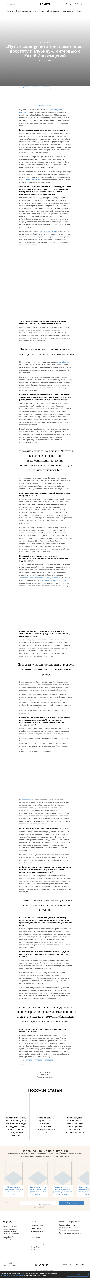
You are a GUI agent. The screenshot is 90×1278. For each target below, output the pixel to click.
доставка (12, 4)
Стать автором (36, 1241)
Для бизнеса (53, 11)
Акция (41, 11)
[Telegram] (47, 1265)
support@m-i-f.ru (8, 1237)
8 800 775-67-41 (10, 1226)
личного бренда (62, 362)
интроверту (27, 800)
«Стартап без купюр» (32, 180)
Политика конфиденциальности (70, 1233)
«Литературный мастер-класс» (31, 578)
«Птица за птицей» (53, 578)
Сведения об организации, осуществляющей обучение (68, 1226)
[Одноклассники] (43, 1265)
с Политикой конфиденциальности (12, 1275)
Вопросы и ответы (37, 1225)
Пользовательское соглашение (69, 1230)
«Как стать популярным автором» (41, 237)
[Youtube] (36, 1265)
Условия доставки (37, 1232)
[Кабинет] (71, 4)
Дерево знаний (36, 1229)
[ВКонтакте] (40, 1265)
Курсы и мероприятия (26, 11)
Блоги (80, 11)
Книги (10, 11)
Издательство (68, 11)
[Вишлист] (76, 4)
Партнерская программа (39, 1244)
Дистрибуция (35, 1247)
